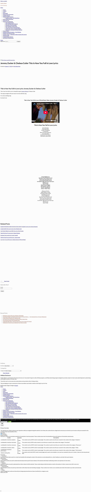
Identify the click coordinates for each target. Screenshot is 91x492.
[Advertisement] (37, 51)
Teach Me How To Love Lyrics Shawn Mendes (10, 233)
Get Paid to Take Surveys (8, 38)
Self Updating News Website (11, 23)
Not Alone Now (17, 66)
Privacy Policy (6, 31)
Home (4, 9)
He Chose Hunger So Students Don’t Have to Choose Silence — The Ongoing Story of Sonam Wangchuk (24, 316)
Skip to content (3, 1)
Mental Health (6, 35)
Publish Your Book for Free (8, 33)
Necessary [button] (2, 432)
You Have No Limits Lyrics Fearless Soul (11, 320)
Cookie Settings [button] (4, 421)
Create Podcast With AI (8, 36)
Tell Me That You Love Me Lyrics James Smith (10, 237)
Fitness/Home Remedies (8, 14)
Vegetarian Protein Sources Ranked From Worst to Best (15, 322)
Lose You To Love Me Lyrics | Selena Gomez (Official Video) (13, 239)
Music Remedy (6, 373)
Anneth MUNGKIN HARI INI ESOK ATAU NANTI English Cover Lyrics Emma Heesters (19, 226)
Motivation (5, 13)
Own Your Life (6, 20)
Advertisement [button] (3, 465)
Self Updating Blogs (9, 22)
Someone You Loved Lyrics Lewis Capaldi (9, 235)
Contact (4, 11)
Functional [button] (2, 454)
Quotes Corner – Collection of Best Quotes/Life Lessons (15, 34)
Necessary (4, 434)
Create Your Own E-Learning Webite (13, 28)
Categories (2, 370)
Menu (1, 7)
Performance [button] (3, 458)
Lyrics (4, 12)
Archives (2, 365)
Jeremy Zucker (25, 91)
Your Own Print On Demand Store (12, 27)
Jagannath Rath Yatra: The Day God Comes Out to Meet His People (17, 321)
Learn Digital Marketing (8, 19)
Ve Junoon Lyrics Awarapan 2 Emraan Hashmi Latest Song (15, 319)
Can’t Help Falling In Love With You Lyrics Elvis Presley (11, 231)
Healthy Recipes (6, 15)
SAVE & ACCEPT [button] (4, 472)
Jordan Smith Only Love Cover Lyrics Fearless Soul (11, 228)
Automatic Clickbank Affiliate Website (13, 29)
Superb (16, 385)
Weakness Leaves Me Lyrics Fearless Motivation (13, 315)
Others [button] (1, 468)
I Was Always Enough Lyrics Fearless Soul (11, 318)
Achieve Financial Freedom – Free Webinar (12, 32)
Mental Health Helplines (8, 16)
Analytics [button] (2, 461)
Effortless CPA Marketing (11, 25)
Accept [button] (9, 421)
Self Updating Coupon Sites (11, 26)
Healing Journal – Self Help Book (12, 18)
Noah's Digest (3, 3)
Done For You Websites (8, 21)
